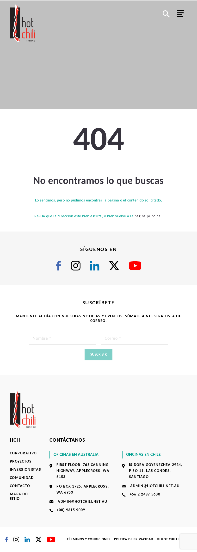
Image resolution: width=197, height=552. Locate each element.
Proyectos (21, 462)
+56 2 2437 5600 (145, 494)
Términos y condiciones (89, 539)
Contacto (20, 486)
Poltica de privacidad (134, 539)
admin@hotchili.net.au (82, 502)
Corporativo (23, 453)
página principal (148, 216)
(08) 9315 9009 (71, 510)
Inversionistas (25, 470)
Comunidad (22, 478)
